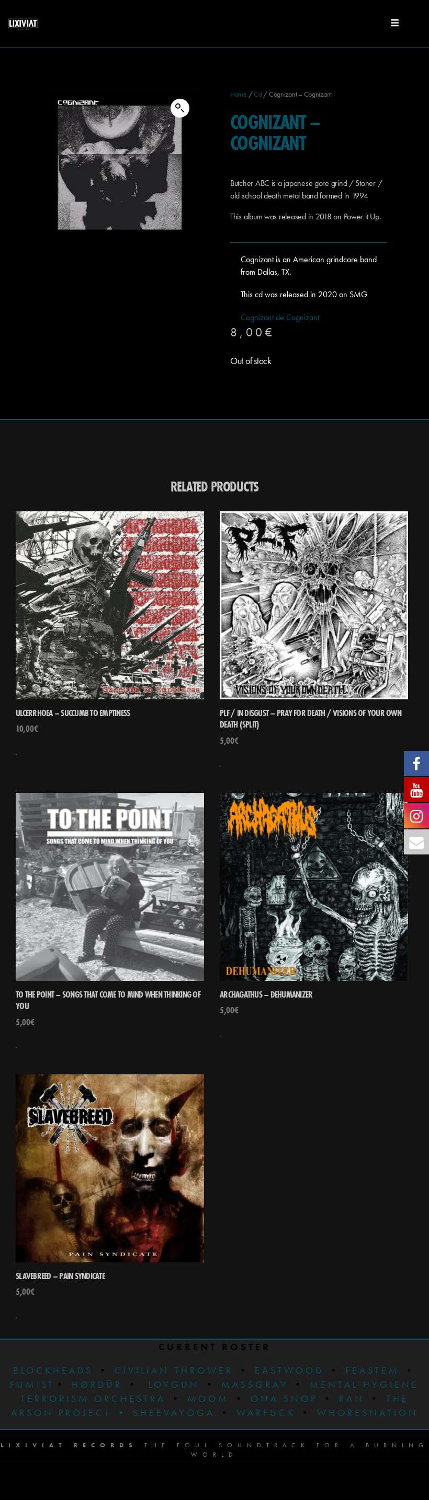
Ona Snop (284, 1398)
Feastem (372, 1370)
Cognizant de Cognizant (280, 317)
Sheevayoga (165, 1413)
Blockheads (53, 1370)
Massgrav (254, 1384)
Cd (258, 94)
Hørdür (97, 1384)
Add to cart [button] (16, 754)
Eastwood (289, 1370)
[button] (180, 108)
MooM (208, 1398)
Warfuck (266, 1413)
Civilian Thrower (174, 1370)
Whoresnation (368, 1413)
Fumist (32, 1384)
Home (238, 94)
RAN (352, 1398)
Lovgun (174, 1384)
